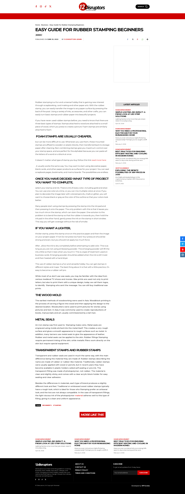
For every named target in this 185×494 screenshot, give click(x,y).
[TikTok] (45, 6)
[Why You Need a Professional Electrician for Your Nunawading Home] (92, 428)
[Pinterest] (137, 39)
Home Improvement (123, 110)
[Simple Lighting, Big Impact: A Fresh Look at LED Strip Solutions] (53, 428)
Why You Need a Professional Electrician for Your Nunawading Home (130, 133)
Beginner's (47, 405)
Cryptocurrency (122, 168)
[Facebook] (36, 6)
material (79, 395)
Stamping (57, 405)
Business (44, 25)
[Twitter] (50, 6)
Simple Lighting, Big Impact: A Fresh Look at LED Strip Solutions (130, 114)
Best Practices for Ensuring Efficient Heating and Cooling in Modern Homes (131, 153)
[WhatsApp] (142, 39)
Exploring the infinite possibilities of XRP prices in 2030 (130, 172)
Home (37, 25)
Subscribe (143, 473)
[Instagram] (41, 6)
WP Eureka (146, 486)
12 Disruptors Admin (73, 39)
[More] (147, 39)
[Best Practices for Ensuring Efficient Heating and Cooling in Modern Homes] (132, 428)
